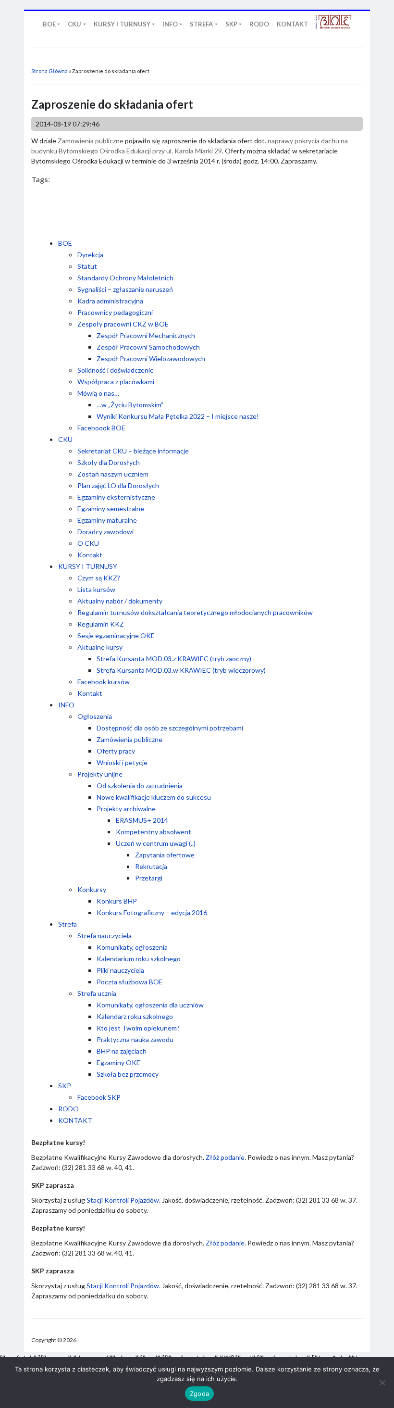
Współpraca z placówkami (115, 381)
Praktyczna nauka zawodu (135, 1039)
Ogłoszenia (94, 716)
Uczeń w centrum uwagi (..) (156, 843)
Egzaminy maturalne (107, 520)
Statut (87, 266)
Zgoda (199, 1393)
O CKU (88, 543)
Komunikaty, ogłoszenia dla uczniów (150, 1005)
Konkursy (91, 889)
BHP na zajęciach (122, 1051)
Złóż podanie (225, 1157)
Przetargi (148, 878)
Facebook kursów (103, 682)
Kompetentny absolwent (153, 832)
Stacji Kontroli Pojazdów (122, 1200)
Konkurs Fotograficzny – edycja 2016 (152, 912)
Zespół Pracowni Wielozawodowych (151, 358)
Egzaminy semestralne (110, 508)
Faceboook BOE (101, 428)
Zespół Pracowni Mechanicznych (146, 335)
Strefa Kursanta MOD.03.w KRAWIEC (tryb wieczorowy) (181, 670)
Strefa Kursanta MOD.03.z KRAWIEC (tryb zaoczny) (174, 658)
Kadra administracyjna (110, 301)
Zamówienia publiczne (129, 739)
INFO (66, 705)
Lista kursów (96, 589)
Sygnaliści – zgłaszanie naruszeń (125, 289)
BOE (65, 243)
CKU (65, 439)
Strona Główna (49, 71)
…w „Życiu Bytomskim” (130, 405)
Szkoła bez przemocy (128, 1074)
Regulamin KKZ (100, 624)
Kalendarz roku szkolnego (135, 1016)
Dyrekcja (90, 255)
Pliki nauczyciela (120, 970)
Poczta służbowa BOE (130, 982)
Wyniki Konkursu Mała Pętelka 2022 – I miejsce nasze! (178, 416)
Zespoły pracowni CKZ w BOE (123, 324)
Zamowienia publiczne (90, 141)
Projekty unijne (100, 774)
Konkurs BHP (117, 901)
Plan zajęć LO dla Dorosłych (118, 485)
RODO (68, 1109)
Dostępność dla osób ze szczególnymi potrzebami (170, 728)
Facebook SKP (99, 1097)
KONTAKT (75, 1120)
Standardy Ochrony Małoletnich (125, 278)
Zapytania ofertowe (165, 855)
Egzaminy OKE (118, 1062)
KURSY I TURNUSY (87, 566)
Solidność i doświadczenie (115, 370)
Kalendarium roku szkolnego (139, 959)
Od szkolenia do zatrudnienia (140, 785)
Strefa (67, 924)
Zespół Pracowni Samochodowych (148, 347)
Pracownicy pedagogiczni (115, 312)
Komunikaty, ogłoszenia (132, 947)
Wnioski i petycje (122, 762)
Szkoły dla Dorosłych (108, 462)
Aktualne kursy (100, 647)
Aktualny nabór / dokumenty (119, 601)
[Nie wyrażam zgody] (382, 1382)
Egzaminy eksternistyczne (116, 497)
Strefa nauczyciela (104, 935)
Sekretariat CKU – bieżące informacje (133, 451)
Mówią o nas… (98, 393)
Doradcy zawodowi (105, 532)
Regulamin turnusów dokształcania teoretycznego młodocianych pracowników (195, 612)
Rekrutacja (151, 866)
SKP (64, 1085)
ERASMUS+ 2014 (142, 820)
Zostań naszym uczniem (112, 474)
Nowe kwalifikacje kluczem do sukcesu (154, 797)
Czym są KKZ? (98, 578)
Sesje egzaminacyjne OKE (116, 635)
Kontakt (89, 555)
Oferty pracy (116, 751)
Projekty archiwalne (126, 809)
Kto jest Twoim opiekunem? (138, 1028)
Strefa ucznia (96, 993)
